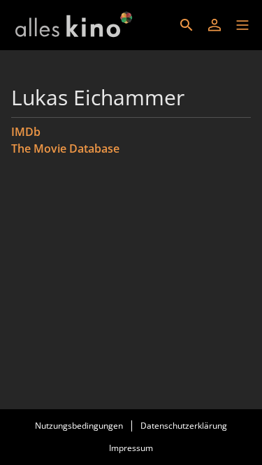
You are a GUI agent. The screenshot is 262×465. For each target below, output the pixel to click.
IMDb (26, 131)
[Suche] (187, 25)
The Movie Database (65, 148)
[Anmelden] (214, 25)
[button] (242, 25)
